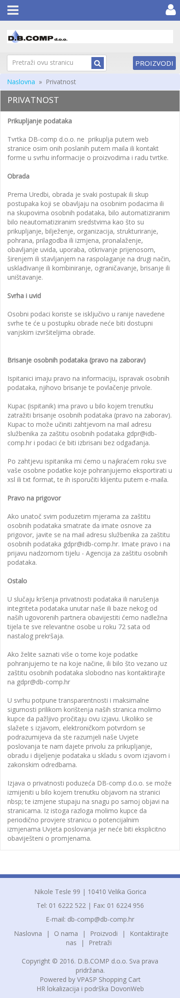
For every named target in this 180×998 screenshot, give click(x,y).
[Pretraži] (97, 63)
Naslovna (21, 81)
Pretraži (100, 942)
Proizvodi (154, 63)
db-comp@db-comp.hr (100, 919)
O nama (66, 933)
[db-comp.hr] (90, 36)
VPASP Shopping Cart (109, 979)
